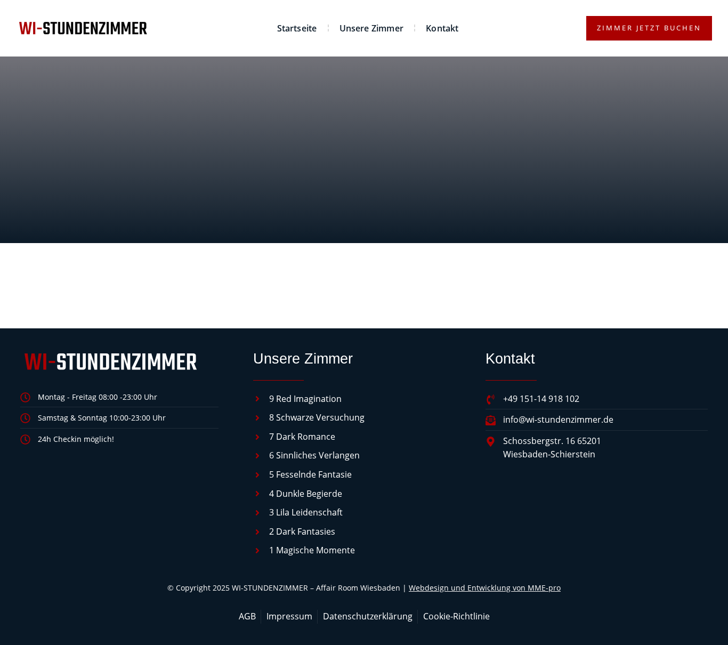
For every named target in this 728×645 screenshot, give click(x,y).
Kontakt (442, 28)
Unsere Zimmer (371, 28)
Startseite (297, 28)
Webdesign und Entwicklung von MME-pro (485, 588)
